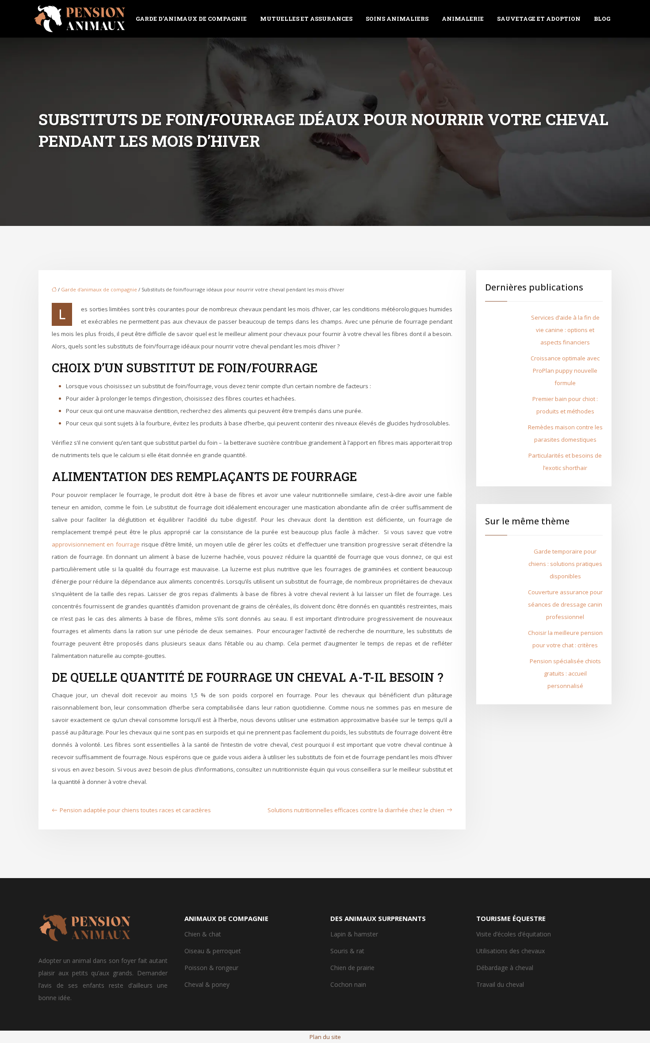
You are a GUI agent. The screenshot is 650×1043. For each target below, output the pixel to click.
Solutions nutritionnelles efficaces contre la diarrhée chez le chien (356, 810)
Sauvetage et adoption (539, 19)
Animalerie (463, 19)
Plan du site (325, 1037)
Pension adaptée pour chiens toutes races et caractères (135, 810)
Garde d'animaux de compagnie (99, 289)
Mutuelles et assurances (306, 19)
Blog (602, 19)
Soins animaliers (397, 19)
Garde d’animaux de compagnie (191, 19)
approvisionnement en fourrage (96, 544)
